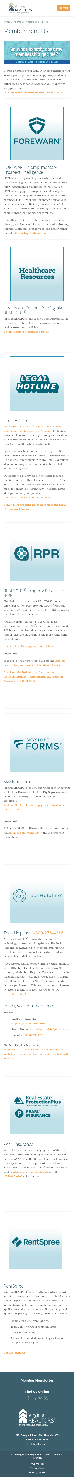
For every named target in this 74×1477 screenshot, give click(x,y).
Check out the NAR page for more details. (29, 646)
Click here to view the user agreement (27, 497)
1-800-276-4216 (47, 932)
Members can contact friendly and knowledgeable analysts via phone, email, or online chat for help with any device (36, 1054)
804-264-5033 (41, 1439)
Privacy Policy (37, 1463)
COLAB (41, 1472)
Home (7, 21)
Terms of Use (37, 1468)
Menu (64, 8)
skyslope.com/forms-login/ (25, 832)
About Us (19, 21)
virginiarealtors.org (37, 1444)
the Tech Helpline (14, 994)
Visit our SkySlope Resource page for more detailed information (35, 807)
